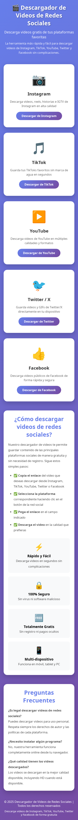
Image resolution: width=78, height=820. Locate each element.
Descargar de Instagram (39, 116)
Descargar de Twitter (39, 321)
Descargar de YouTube (39, 253)
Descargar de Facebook (39, 390)
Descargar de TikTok (39, 184)
